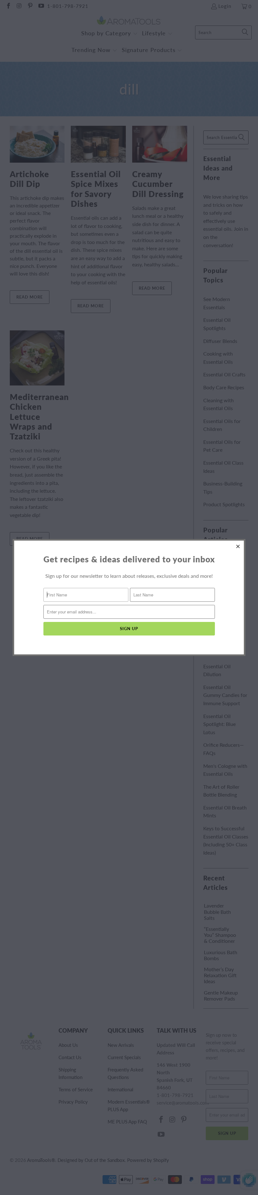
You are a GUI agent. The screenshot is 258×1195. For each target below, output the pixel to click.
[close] (238, 546)
